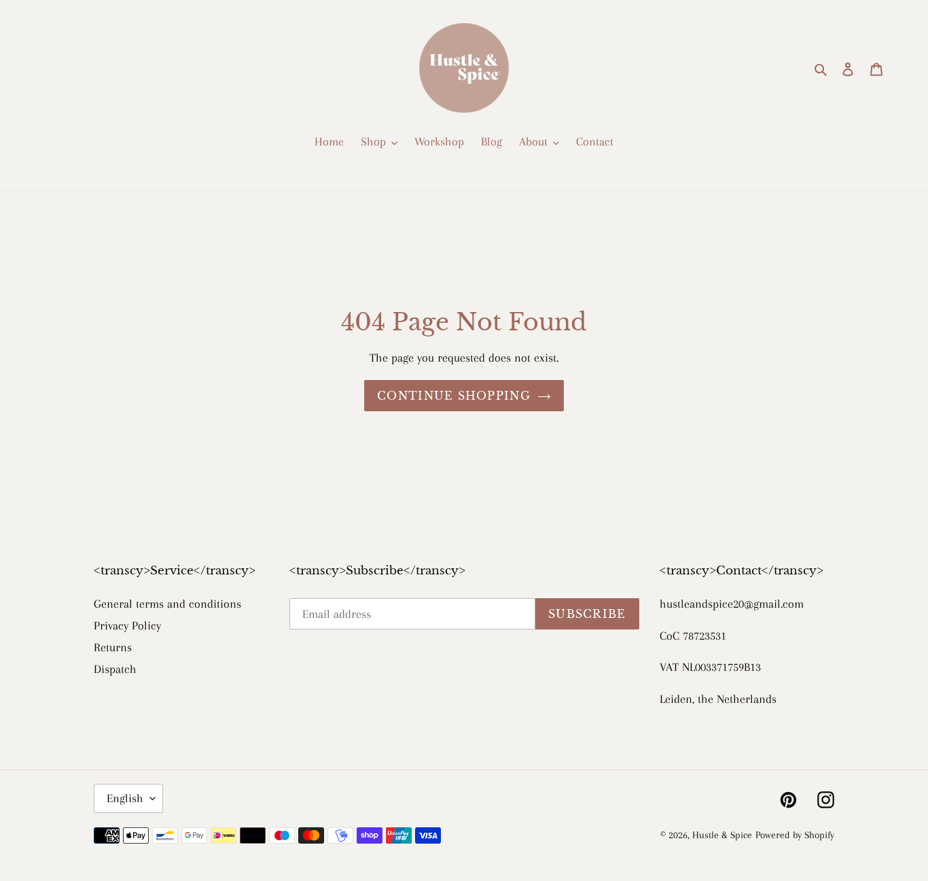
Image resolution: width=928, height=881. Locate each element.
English (125, 798)
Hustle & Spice (722, 834)
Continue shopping (454, 395)
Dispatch (115, 669)
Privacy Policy (127, 625)
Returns (113, 647)
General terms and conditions (167, 603)
